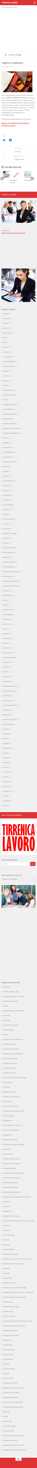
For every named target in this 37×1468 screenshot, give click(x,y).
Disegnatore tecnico (9, 1068)
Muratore (6, 1240)
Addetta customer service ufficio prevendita (17, 1259)
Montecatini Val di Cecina (11, 572)
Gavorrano (6, 486)
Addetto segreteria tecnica (11, 1192)
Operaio (5, 1035)
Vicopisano (6, 801)
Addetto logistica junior (10, 1331)
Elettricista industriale (10, 1058)
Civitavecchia (7, 447)
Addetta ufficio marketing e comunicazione (17, 1197)
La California (7, 509)
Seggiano (6, 743)
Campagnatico (7, 357)
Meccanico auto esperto (11, 1254)
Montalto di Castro (9, 562)
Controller (6, 1273)
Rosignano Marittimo (9, 8)
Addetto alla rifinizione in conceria (14, 1445)
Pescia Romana (8, 610)
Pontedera (6, 648)
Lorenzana (6, 529)
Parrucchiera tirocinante (10, 1130)
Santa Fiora (6, 710)
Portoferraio (7, 662)
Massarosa (6, 557)
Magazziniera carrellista (10, 1025)
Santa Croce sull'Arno (10, 705)
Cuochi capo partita (9, 1426)
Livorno (5, 524)
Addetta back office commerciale (13, 1264)
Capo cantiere (7, 1278)
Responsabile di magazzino (12, 1163)
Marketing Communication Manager (14, 1288)
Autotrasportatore (9, 1369)
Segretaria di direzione (10, 1106)
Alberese (6, 314)
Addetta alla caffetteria (10, 1140)
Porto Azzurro (7, 653)
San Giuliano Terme (9, 691)
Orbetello (6, 591)
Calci (4, 342)
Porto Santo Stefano (9, 657)
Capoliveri (6, 381)
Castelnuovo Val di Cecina (11, 428)
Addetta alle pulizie (9, 1092)
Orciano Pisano (8, 595)
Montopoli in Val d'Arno (10, 586)
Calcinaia (6, 347)
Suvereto (6, 758)
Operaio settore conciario (11, 1049)
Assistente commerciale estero (13, 1173)
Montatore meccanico (10, 1063)
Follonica (6, 476)
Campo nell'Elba (8, 366)
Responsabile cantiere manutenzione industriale (18, 1221)
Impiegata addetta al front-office (13, 996)
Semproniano (7, 748)
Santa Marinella (8, 724)
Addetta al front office (10, 1383)
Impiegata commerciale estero (13, 1039)
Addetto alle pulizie (9, 1044)
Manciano (6, 538)
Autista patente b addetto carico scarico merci (17, 1321)
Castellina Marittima (9, 424)
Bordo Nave (7, 333)
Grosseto (6, 490)
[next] (32, 178)
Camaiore (6, 352)
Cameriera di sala (8, 1235)
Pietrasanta (7, 619)
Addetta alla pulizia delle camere (13, 1011)
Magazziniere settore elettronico (13, 1388)
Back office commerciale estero (13, 1402)
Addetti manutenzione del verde (13, 1111)
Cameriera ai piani (9, 1116)
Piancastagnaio (8, 614)
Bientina (6, 328)
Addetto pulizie (8, 1302)
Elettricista (6, 1015)
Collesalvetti (7, 457)
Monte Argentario (9, 567)
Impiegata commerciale (10, 1335)
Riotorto (6, 672)
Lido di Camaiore (8, 519)
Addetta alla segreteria (10, 1183)
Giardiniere (6, 1020)
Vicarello (6, 796)
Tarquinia (6, 767)
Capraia (5, 385)
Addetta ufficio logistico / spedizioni (14, 1450)
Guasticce (6, 500)
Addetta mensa (8, 1311)
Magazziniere (7, 1120)
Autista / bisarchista (9, 1073)
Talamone (6, 762)
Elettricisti (6, 1412)
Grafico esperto (8, 1154)
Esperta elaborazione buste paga (13, 1144)
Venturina (6, 786)
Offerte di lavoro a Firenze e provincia (13, 233)
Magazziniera (7, 1135)
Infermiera (6, 1202)
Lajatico (5, 514)
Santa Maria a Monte (10, 720)
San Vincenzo (7, 700)
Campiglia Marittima (9, 361)
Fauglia (5, 471)
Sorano (5, 753)
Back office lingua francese (11, 1178)
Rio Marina (6, 667)
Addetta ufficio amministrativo (13, 1054)
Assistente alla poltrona (10, 1187)
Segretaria (6, 987)
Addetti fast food (8, 1030)
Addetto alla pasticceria (10, 1001)
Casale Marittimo (8, 390)
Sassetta (6, 729)
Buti (4, 338)
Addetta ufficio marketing (11, 1097)
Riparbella (6, 677)
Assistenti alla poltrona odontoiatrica (14, 1297)
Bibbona (6, 323)
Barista (5, 1006)
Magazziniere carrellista (10, 1397)
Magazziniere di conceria (11, 1216)
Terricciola (6, 772)
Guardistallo (7, 495)
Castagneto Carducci (9, 404)
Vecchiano (6, 782)
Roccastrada (7, 681)
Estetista (6, 1364)
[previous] (2, 178)
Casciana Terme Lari (9, 395)
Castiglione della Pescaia (11, 433)
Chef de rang (7, 1421)
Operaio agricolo (8, 1354)
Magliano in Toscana (9, 533)
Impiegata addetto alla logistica (13, 1407)
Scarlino (5, 739)
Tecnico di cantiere (9, 1316)
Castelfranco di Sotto (10, 414)
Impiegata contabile (9, 1168)
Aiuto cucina (7, 1230)
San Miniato (7, 696)
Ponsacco (6, 643)
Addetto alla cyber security (11, 1159)
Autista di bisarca (8, 1249)
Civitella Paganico (8, 452)
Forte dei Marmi (8, 481)
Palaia (5, 600)
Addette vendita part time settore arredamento (18, 1292)
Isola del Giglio (7, 505)
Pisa (4, 629)
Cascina (5, 400)
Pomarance (7, 638)
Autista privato (8, 1359)
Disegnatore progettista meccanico (14, 1326)
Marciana (6, 543)
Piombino (6, 624)
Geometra (6, 1087)
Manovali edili (7, 1082)
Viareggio (6, 791)
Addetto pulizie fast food (11, 1393)
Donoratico (6, 467)
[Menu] (34, 2)
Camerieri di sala (8, 1431)
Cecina (5, 438)
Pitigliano (6, 634)
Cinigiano (6, 443)
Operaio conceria (8, 1378)
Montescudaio (8, 576)
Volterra (6, 805)
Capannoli (6, 376)
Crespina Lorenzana (9, 462)
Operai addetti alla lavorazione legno (14, 1078)
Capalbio (6, 371)
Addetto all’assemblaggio (11, 1307)
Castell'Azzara (7, 419)
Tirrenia (5, 777)
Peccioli (5, 605)
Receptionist (7, 1101)
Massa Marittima (8, 552)
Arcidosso (6, 319)
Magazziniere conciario (10, 1440)
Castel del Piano (8, 409)
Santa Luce (6, 715)
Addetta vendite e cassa (11, 992)
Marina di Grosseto (9, 548)
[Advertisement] (18, 29)
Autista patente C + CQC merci (12, 1125)
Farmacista (27, 180)
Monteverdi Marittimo (10, 581)
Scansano (6, 734)
